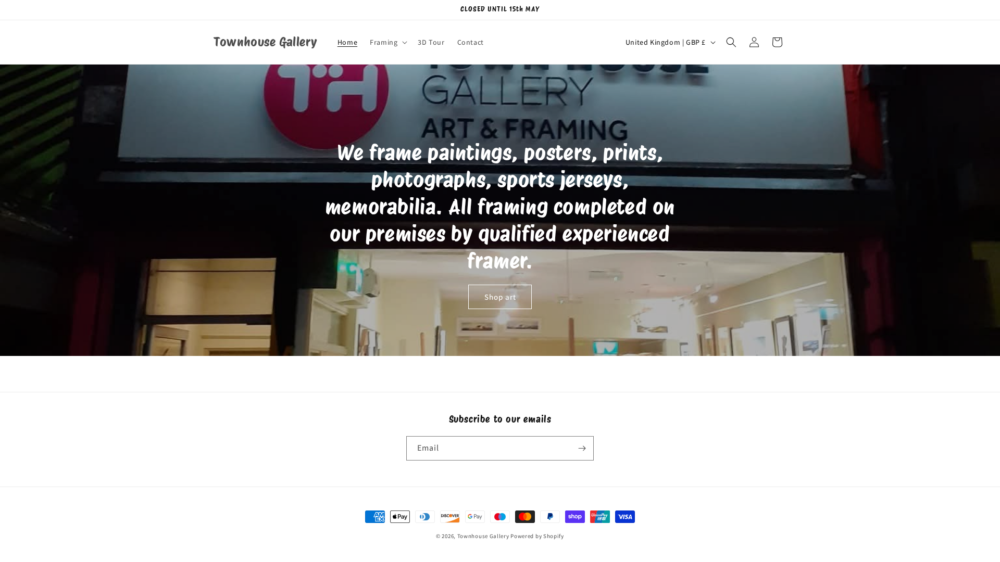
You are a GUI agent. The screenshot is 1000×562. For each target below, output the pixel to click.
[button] (387, 42)
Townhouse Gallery (483, 536)
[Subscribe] (581, 448)
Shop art (500, 297)
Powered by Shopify (537, 536)
